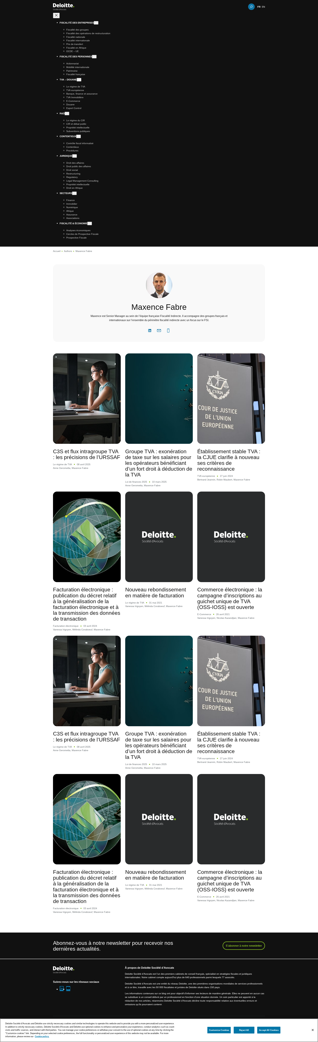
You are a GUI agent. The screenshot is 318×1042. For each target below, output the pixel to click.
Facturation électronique (66, 625)
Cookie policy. (42, 1036)
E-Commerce (204, 614)
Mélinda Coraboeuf (82, 629)
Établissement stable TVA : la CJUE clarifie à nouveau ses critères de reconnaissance (228, 460)
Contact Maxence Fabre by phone (168, 331)
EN (263, 6)
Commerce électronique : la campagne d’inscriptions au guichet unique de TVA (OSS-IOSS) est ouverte (229, 598)
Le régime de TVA (62, 464)
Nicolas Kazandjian (227, 617)
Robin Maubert (224, 479)
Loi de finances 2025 (136, 481)
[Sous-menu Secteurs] (74, 193)
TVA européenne (206, 475)
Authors (68, 251)
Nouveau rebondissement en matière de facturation (155, 592)
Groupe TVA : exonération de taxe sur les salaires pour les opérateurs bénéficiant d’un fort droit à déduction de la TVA (158, 462)
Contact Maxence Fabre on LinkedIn (150, 331)
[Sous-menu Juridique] (74, 156)
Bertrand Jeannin (206, 479)
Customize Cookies (219, 1029)
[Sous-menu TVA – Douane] (79, 79)
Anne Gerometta (61, 468)
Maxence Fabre (80, 468)
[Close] (312, 1030)
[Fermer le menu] (56, 15)
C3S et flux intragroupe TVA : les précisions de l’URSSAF (86, 454)
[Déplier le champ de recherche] (251, 6)
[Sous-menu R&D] (67, 113)
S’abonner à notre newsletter (244, 945)
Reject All (244, 1029)
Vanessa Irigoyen (62, 629)
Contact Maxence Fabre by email (159, 331)
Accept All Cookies (268, 1029)
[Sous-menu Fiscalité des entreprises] (96, 23)
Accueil (56, 251)
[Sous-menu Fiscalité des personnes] (94, 56)
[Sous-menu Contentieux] (78, 136)
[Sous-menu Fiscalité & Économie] (89, 223)
